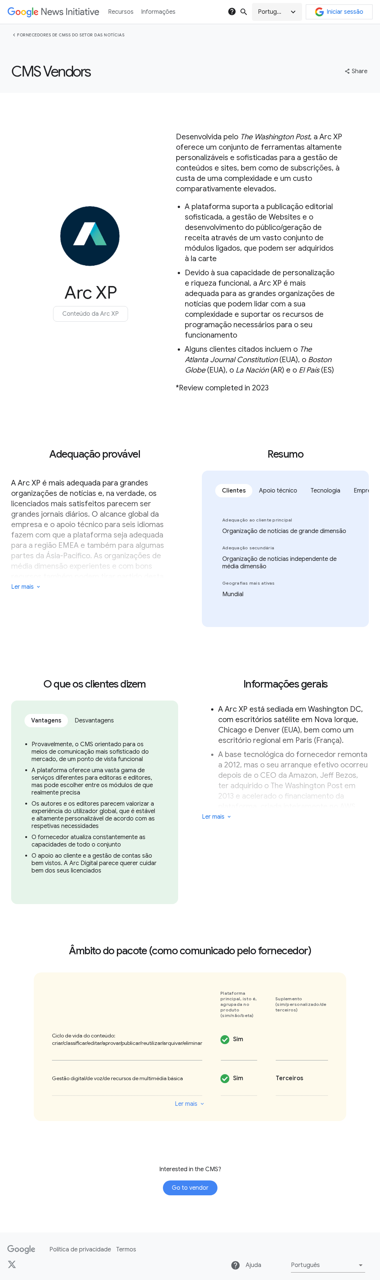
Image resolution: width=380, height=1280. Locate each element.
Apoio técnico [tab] (278, 490)
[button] (277, 12)
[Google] (21, 1249)
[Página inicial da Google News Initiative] (53, 12)
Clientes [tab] (234, 490)
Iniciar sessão (345, 12)
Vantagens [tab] (46, 720)
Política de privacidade (80, 1249)
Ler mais (22, 587)
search (243, 11)
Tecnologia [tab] (325, 490)
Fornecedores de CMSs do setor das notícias (70, 35)
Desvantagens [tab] (94, 720)
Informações (158, 12)
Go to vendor (190, 1188)
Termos (126, 1249)
